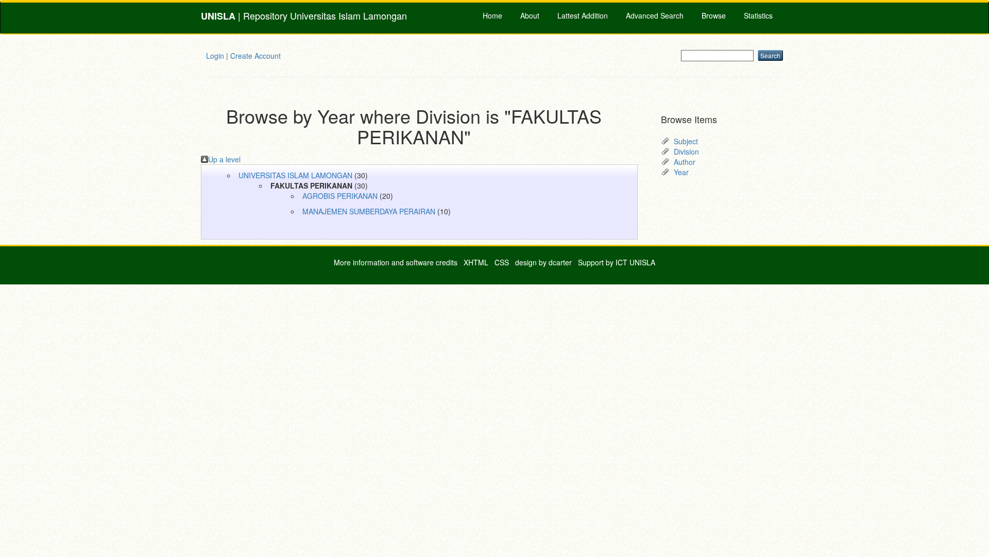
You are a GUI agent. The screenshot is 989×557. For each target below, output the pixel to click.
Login (215, 55)
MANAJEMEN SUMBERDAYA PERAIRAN (368, 211)
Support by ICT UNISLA (616, 262)
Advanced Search (655, 15)
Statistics (758, 15)
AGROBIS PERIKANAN (340, 196)
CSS (501, 262)
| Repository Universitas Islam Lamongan (304, 16)
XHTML (476, 262)
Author (684, 162)
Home (492, 15)
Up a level (224, 159)
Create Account (255, 55)
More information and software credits (395, 262)
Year (681, 172)
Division (686, 151)
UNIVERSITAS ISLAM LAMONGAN (295, 175)
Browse (714, 15)
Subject (686, 141)
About (529, 15)
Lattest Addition (582, 15)
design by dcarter (543, 262)
